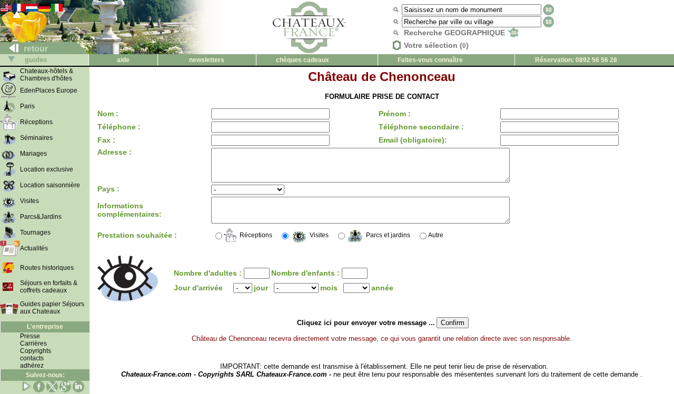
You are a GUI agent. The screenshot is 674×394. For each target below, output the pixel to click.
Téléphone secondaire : (421, 127)
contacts (32, 358)
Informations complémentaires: (129, 209)
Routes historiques (47, 267)
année (382, 288)
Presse (30, 336)
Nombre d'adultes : (209, 273)
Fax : (106, 140)
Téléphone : (119, 127)
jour (261, 288)
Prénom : (395, 113)
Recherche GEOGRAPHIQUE (455, 32)
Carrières (33, 343)
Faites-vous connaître (430, 60)
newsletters (206, 60)
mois (329, 288)
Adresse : (114, 152)
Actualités (34, 248)
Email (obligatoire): (413, 140)
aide (123, 60)
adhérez (32, 365)
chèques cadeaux (302, 60)
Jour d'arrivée (198, 288)
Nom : (107, 113)
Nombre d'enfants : (306, 273)
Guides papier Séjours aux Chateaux (52, 307)
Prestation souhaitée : (137, 235)
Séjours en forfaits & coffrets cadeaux (48, 286)
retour (35, 48)
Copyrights (35, 351)
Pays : (108, 189)
